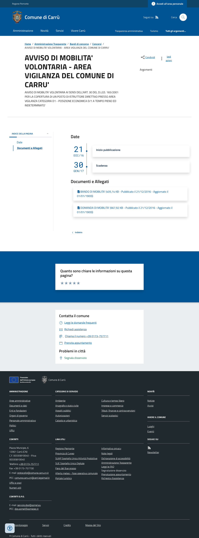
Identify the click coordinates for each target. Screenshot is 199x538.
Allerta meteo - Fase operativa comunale (76, 473)
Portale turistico (63, 478)
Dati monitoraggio (18, 525)
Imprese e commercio (112, 405)
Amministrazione (23, 31)
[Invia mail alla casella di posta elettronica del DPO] (29, 505)
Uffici (11, 430)
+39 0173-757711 (29, 464)
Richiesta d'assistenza (112, 478)
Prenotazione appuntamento (116, 474)
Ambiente (60, 400)
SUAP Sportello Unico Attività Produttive (76, 458)
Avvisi (150, 405)
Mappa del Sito (93, 525)
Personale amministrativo (22, 420)
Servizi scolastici (109, 415)
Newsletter (153, 452)
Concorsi (97, 44)
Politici (12, 425)
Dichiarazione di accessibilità (115, 458)
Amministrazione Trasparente (50, 44)
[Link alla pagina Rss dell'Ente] (149, 448)
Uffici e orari (15, 483)
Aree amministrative (19, 400)
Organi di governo (18, 415)
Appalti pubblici (63, 410)
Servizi (60, 31)
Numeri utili (15, 488)
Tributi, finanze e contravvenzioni (118, 410)
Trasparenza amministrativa (129, 31)
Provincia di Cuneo (64, 453)
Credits (67, 525)
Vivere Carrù (78, 31)
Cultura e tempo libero (112, 400)
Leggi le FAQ (107, 466)
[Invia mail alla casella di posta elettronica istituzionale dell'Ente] (33, 472)
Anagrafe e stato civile (67, 405)
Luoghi (150, 426)
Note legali (107, 453)
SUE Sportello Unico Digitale (69, 463)
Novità (44, 31)
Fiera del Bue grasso (65, 468)
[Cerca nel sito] (182, 17)
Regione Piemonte (20, 3)
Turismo (154, 31)
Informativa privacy (111, 448)
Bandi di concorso (79, 44)
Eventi (150, 431)
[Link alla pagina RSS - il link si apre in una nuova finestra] (157, 17)
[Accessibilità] (9, 528)
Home (28, 44)
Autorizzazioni (62, 415)
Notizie (151, 400)
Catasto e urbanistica (66, 420)
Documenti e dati (18, 405)
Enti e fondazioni (18, 410)
